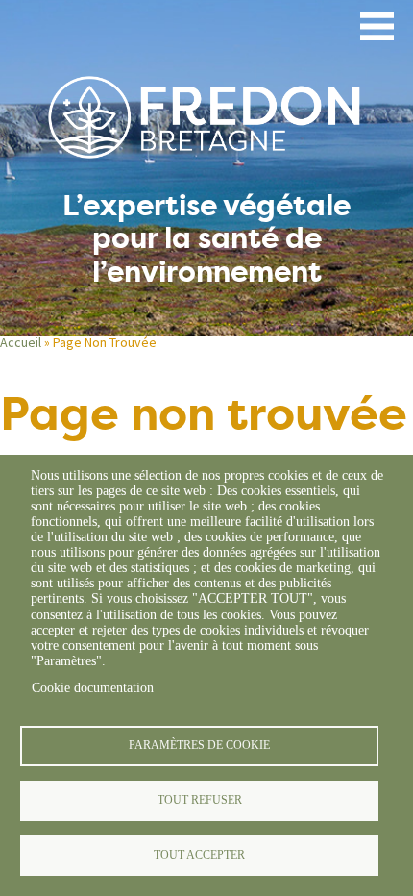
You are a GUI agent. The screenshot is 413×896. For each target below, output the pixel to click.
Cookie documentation (93, 688)
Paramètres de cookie (199, 745)
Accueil (20, 342)
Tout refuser (200, 800)
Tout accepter (199, 854)
